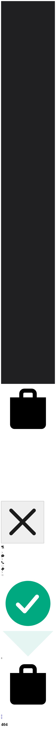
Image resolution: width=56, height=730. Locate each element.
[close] (22, 522)
